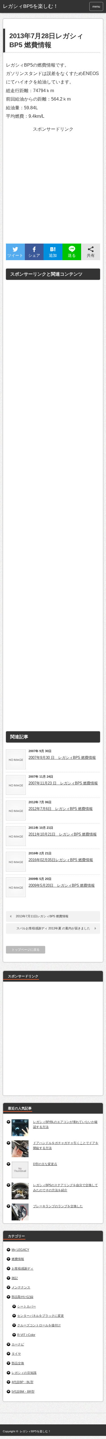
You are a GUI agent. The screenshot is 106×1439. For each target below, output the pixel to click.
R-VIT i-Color (26, 1334)
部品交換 (18, 1363)
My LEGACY (20, 1249)
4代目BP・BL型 (22, 1382)
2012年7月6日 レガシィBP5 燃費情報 (61, 809)
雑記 (15, 1278)
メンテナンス (21, 1287)
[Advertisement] (53, 191)
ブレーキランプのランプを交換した (58, 1206)
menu (96, 6)
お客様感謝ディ (22, 1268)
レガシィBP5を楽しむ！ (35, 1431)
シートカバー (26, 1306)
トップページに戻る (26, 949)
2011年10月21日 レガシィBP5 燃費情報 (63, 834)
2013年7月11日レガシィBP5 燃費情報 (42, 916)
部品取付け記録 (22, 1297)
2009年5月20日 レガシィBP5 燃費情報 (62, 885)
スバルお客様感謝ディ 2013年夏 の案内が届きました (54, 928)
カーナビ (18, 1344)
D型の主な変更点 (45, 1164)
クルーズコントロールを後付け (39, 1325)
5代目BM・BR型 (23, 1391)
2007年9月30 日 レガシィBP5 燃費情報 (62, 757)
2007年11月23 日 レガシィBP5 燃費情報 (63, 783)
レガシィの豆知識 (24, 1372)
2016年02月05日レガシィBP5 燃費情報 (61, 860)
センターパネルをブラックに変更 (40, 1315)
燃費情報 (18, 1259)
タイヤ (16, 1353)
